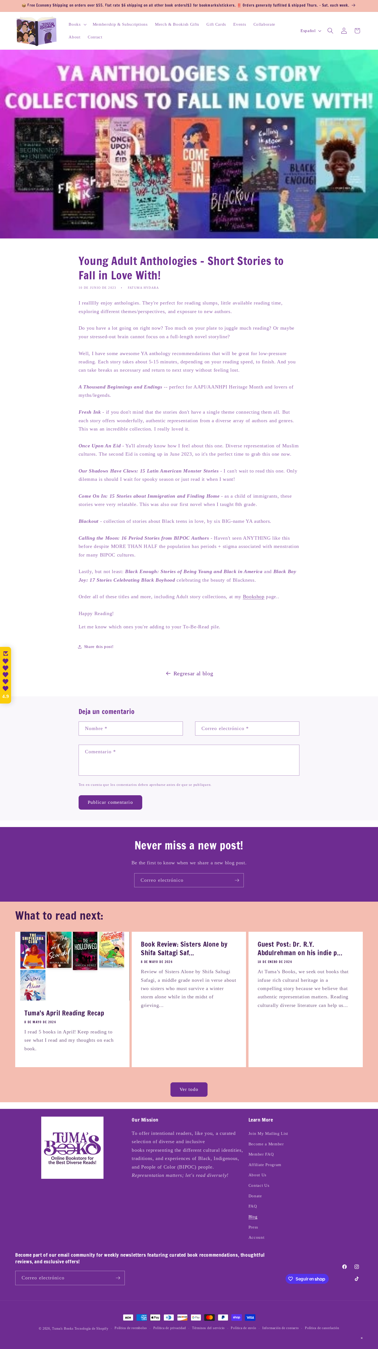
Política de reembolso (131, 1328)
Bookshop (254, 596)
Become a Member (266, 1143)
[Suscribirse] (237, 880)
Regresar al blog (193, 673)
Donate (255, 1195)
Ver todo (189, 1089)
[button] (77, 24)
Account (256, 1237)
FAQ (252, 1206)
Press (253, 1227)
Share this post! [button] (99, 646)
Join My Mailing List (268, 1133)
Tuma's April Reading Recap (64, 1013)
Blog (253, 1216)
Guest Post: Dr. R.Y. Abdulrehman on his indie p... (300, 948)
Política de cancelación (322, 1328)
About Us (257, 1174)
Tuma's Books (62, 1328)
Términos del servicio (208, 1328)
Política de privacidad (169, 1328)
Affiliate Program (264, 1164)
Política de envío (243, 1328)
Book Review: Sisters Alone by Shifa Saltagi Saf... (184, 948)
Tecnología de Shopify (91, 1328)
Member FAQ (261, 1154)
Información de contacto (280, 1328)
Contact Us (259, 1185)
